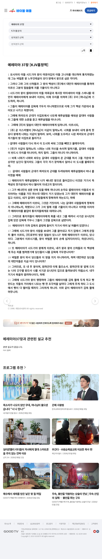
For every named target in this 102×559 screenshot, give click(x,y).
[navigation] (5, 10)
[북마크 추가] (91, 50)
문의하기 (94, 2)
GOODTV (69, 2)
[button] (51, 24)
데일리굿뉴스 (81, 2)
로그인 (58, 2)
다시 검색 (6, 350)
